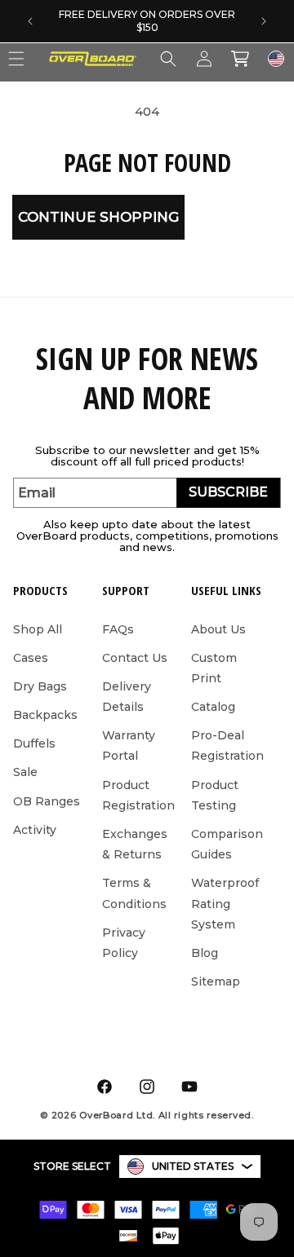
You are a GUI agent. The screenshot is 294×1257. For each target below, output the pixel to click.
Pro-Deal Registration (227, 745)
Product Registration (138, 795)
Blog (204, 953)
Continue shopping (98, 217)
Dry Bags (40, 686)
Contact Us (134, 658)
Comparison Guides (227, 844)
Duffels (34, 743)
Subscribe (228, 492)
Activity (34, 830)
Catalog (213, 706)
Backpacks (45, 715)
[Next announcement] (264, 21)
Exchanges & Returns (134, 844)
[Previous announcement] (30, 21)
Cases (30, 658)
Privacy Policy (123, 942)
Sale (25, 772)
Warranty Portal (128, 745)
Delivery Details (126, 696)
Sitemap (215, 981)
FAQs (118, 629)
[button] (168, 59)
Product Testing (214, 795)
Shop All (37, 629)
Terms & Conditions (134, 893)
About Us (218, 629)
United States (193, 1166)
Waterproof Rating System (225, 903)
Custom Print (214, 668)
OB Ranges (46, 801)
